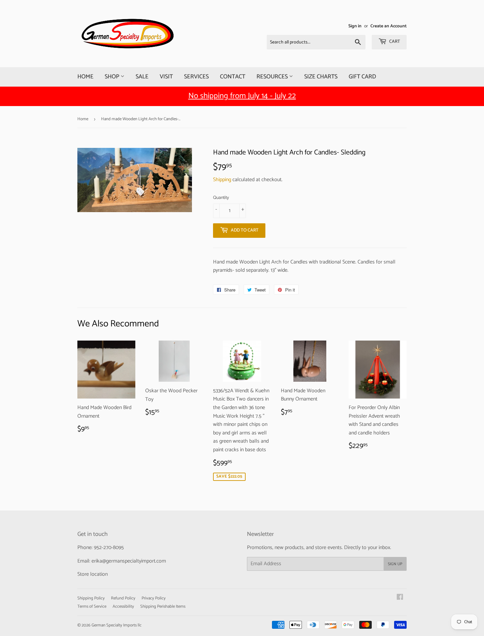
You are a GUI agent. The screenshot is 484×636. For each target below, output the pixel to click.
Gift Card (362, 77)
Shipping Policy (91, 598)
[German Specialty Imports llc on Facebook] (399, 598)
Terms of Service (91, 606)
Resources (272, 77)
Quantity (221, 198)
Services (196, 77)
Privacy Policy (154, 598)
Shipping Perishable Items (162, 606)
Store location (92, 574)
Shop (113, 77)
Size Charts (320, 77)
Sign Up (395, 564)
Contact (232, 77)
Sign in (355, 26)
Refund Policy (123, 598)
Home (85, 77)
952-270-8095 (109, 547)
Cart (394, 41)
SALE (142, 77)
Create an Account (388, 26)
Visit (166, 77)
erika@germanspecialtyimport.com (129, 561)
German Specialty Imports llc (117, 625)
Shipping (222, 179)
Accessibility (123, 606)
